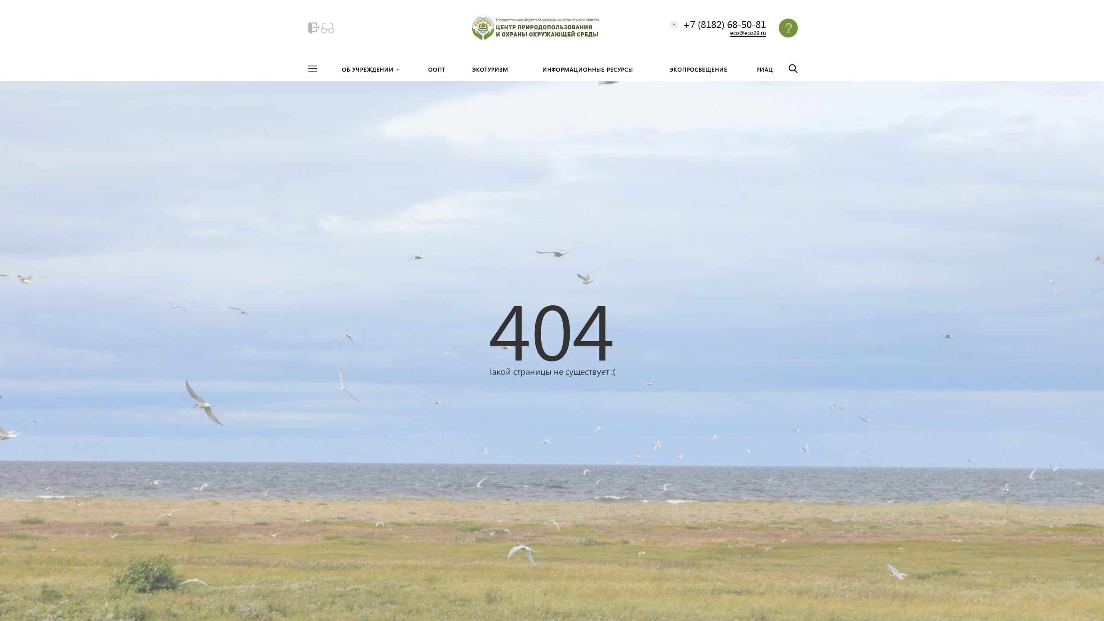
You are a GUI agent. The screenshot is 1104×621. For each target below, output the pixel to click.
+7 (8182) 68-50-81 (724, 24)
